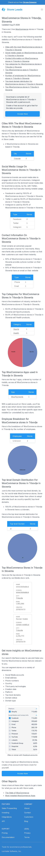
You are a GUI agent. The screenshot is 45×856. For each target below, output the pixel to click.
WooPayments (17, 397)
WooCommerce (21, 29)
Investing (5, 813)
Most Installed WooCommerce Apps (20, 796)
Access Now (22, 114)
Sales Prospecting (9, 808)
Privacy (27, 833)
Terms (26, 837)
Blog (26, 821)
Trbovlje (17, 158)
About (26, 808)
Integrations (7, 817)
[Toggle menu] (42, 9)
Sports (16, 329)
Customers (28, 817)
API (3, 821)
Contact (27, 813)
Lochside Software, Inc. (11, 851)
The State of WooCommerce (17, 793)
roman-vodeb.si (22, 624)
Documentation (8, 837)
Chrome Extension (29, 2)
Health (16, 333)
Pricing (4, 833)
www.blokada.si (22, 592)
